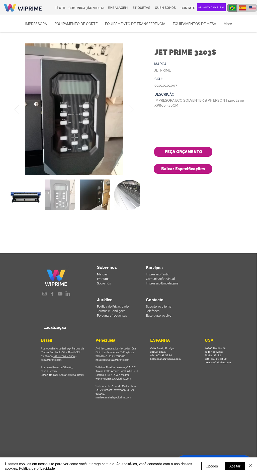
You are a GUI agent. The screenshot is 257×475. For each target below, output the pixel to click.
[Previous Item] (17, 109)
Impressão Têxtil (157, 274)
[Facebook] (52, 294)
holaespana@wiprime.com (165, 359)
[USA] (252, 8)
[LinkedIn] (68, 294)
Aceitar (234, 465)
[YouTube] (60, 294)
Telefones (152, 311)
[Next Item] (131, 109)
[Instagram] (44, 294)
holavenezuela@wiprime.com (112, 360)
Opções (212, 465)
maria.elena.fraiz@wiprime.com (113, 397)
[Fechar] (251, 465)
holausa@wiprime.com (218, 362)
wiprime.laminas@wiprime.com (113, 378)
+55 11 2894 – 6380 (64, 356)
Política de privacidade (37, 468)
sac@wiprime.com (51, 360)
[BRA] (232, 8)
